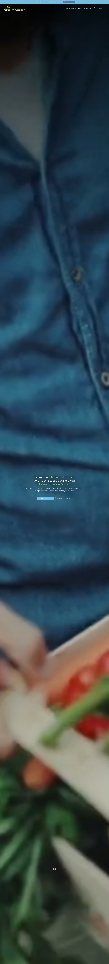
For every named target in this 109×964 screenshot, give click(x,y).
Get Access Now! (69, 2)
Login (100, 8)
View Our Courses (64, 498)
